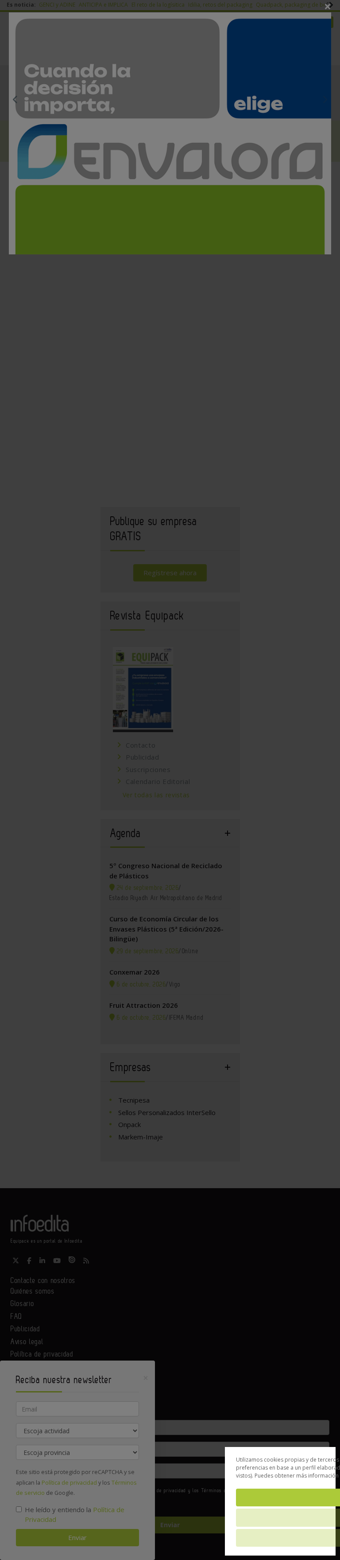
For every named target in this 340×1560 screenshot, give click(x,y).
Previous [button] (15, 99)
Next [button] (325, 99)
